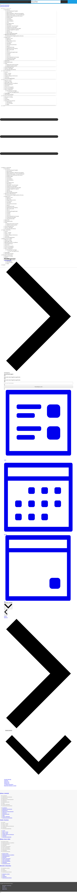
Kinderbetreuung (10, 206)
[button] (29, 136)
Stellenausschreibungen (12, 186)
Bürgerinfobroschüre (11, 200)
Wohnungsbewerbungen (12, 192)
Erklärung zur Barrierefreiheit (7, 799)
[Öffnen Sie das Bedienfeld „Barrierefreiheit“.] (0, 892)
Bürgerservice (7, 196)
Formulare (9, 177)
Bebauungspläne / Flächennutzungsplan (15, 172)
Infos (8, 181)
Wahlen (8, 190)
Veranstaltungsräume (9, 226)
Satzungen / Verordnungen (12, 185)
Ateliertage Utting (8, 241)
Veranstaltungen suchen (38, 386)
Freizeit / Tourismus (6, 230)
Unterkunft (7, 236)
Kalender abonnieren (8, 730)
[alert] (38, 376)
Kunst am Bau (10, 103)
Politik (6, 63)
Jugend (8, 205)
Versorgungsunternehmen (10, 69)
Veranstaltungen (7, 260)
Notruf (8, 210)
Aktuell (3, 105)
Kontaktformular (10, 182)
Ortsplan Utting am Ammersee (11, 75)
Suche (29, 2)
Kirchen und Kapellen (9, 246)
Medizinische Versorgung (12, 207)
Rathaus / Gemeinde (6, 167)
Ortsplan (8, 212)
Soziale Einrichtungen (11, 217)
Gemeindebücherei (9, 243)
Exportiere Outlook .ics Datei (10, 785)
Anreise (6, 231)
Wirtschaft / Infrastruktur (7, 255)
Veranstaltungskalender (10, 78)
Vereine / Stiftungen (9, 227)
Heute (5, 616)
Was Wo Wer (9, 191)
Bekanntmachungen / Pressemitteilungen (15, 173)
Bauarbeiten (9, 171)
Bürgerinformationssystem (12, 223)
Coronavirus (9, 201)
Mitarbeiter (9, 183)
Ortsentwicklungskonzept (12, 52)
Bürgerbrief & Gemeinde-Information (15, 16)
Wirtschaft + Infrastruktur (5, 865)
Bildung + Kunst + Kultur (5, 839)
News (8, 104)
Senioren (9, 215)
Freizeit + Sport (8, 233)
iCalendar (6, 780)
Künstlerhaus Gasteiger (12, 250)
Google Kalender (7, 779)
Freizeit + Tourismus (4, 820)
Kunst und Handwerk (9, 247)
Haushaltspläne (10, 21)
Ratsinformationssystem (12, 225)
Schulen (8, 213)
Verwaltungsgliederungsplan (13, 29)
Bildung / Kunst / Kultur (7, 238)
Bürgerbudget (10, 176)
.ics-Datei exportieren (8, 784)
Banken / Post (10, 197)
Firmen (3, 869)
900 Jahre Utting (8, 240)
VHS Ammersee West (9, 94)
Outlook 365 (6, 782)
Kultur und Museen (9, 248)
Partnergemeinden (9, 62)
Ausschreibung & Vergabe (12, 11)
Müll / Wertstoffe (10, 49)
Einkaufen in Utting (9, 97)
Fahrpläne (9, 202)
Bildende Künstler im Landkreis (11, 242)
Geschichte (7, 245)
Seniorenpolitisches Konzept (13, 216)
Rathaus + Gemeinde (4, 793)
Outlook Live (6, 783)
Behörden (9, 198)
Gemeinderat (9, 178)
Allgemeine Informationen (10, 193)
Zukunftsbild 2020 (10, 59)
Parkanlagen (7, 252)
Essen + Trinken (8, 232)
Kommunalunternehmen (7, 871)
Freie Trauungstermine (14, 92)
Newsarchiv (7, 220)
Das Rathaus (7, 168)
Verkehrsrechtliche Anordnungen (14, 187)
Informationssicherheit (12, 44)
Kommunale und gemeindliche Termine (15, 36)
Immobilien (4, 870)
